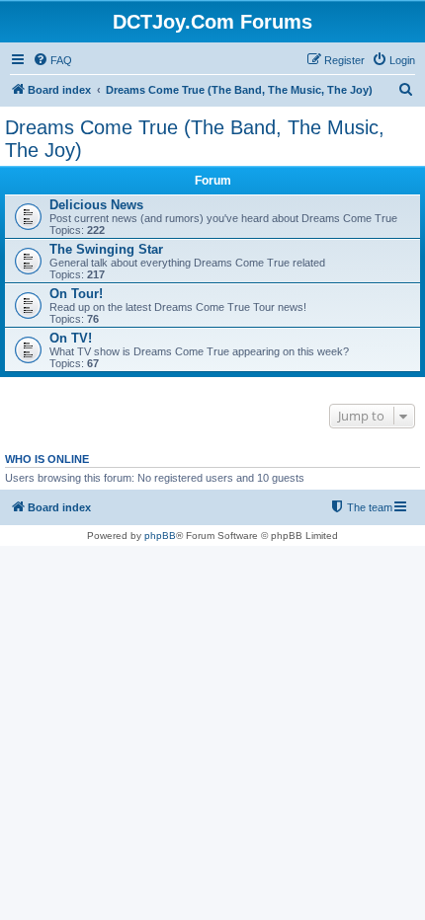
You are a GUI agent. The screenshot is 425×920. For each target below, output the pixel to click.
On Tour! (76, 293)
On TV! (70, 338)
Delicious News (96, 204)
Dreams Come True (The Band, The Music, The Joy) (194, 138)
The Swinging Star (106, 249)
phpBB (160, 535)
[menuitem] (52, 60)
